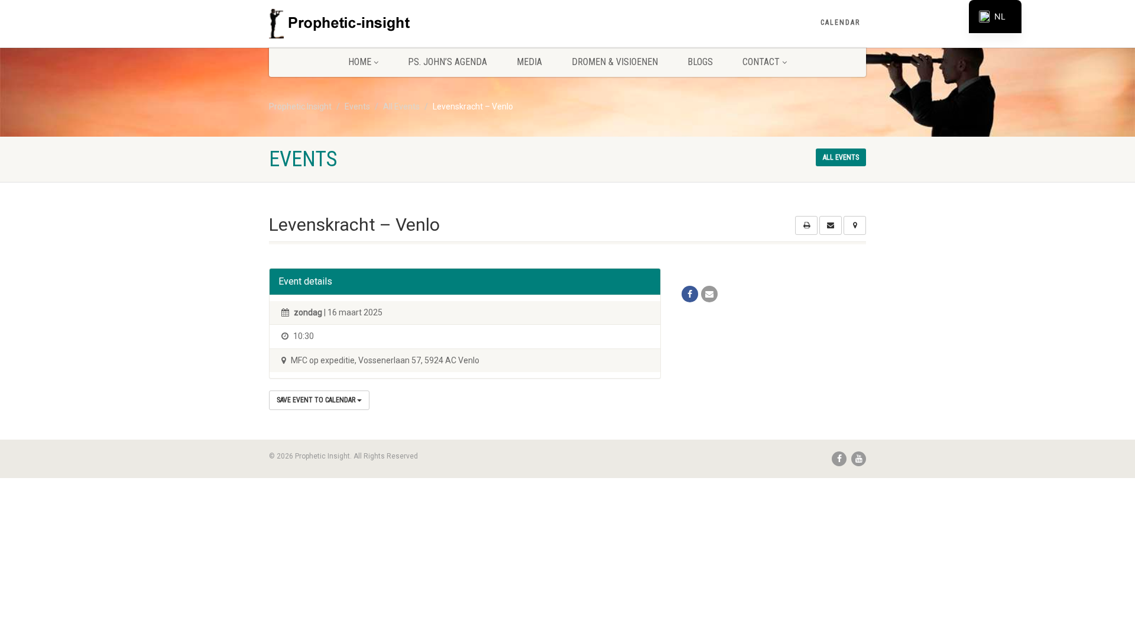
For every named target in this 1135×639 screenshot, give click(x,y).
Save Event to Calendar (317, 400)
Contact (761, 61)
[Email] (709, 294)
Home (359, 61)
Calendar (840, 22)
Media (529, 61)
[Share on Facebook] (690, 294)
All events (841, 157)
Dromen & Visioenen (615, 61)
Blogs (700, 61)
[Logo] (362, 23)
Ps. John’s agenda (447, 61)
